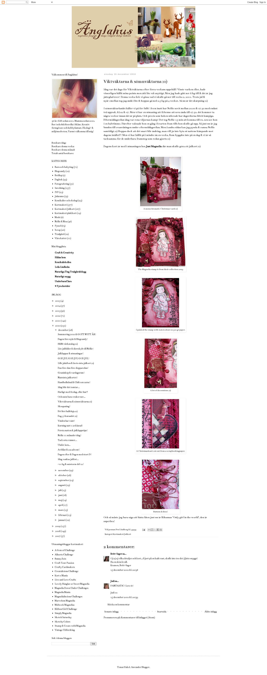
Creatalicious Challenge (66, 571)
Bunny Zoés (60, 558)
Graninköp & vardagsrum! (71, 372)
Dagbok (59, 179)
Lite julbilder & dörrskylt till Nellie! (75, 348)
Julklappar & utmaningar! (70, 353)
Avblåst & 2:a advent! (69, 449)
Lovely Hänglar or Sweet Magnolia (72, 583)
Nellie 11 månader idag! (69, 435)
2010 (58, 325)
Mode (57, 217)
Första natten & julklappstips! (73, 430)
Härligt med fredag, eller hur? (73, 392)
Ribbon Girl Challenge (66, 609)
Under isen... (64, 445)
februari (62, 515)
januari (62, 520)
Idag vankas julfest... (68, 459)
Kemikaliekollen (63, 262)
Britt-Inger (116, 553)
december (63, 330)
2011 (58, 320)
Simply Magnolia (63, 613)
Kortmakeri (61, 204)
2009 (58, 526)
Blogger (145, 667)
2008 (58, 531)
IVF (57, 192)
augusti (62, 485)
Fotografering (62, 183)
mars (61, 510)
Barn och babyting (64, 167)
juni (60, 495)
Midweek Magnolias (64, 604)
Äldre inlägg (211, 611)
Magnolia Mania (62, 592)
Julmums (59, 196)
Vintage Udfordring (65, 630)
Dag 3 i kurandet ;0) (67, 416)
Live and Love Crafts (65, 579)
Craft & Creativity (64, 252)
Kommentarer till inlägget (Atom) (138, 617)
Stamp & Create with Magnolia (70, 625)
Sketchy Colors (62, 621)
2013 (58, 311)
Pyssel (58, 225)
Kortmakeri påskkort (65, 213)
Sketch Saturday (63, 617)
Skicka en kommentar (118, 604)
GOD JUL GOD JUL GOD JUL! (73, 358)
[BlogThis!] (152, 529)
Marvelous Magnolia (65, 600)
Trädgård (59, 234)
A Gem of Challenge (65, 550)
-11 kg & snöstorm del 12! (71, 464)
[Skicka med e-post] (149, 529)
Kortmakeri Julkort (122, 534)
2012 (58, 315)
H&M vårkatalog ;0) (68, 344)
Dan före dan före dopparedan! (73, 368)
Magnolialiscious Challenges (68, 596)
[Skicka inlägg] (143, 529)
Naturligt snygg (63, 276)
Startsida (161, 611)
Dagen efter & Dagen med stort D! (74, 454)
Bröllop (58, 175)
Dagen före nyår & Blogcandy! (73, 339)
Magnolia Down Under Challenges (71, 588)
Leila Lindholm (62, 267)
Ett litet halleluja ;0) (68, 411)
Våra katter (61, 238)
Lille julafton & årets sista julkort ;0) (76, 363)
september (64, 480)
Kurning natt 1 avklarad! (70, 425)
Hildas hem (60, 257)
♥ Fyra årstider (62, 286)
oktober (62, 475)
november (63, 470)
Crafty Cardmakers (65, 567)
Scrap (58, 230)
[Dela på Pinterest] (160, 529)
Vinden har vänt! (66, 420)
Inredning (60, 188)
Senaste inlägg (111, 611)
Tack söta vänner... (67, 440)
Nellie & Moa (61, 221)
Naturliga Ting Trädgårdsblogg (70, 271)
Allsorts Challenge (64, 554)
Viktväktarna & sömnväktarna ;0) (75, 401)
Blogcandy (60, 171)
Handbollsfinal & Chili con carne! (74, 382)
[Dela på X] (155, 529)
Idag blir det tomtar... (69, 387)
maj (60, 500)
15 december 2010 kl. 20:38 (124, 570)
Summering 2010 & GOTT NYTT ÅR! (77, 334)
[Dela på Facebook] (157, 529)
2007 (58, 536)
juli (60, 490)
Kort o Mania (61, 575)
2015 (58, 300)
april (60, 505)
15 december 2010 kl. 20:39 (124, 597)
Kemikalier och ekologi (66, 200)
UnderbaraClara (63, 281)
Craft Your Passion (64, 562)
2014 (58, 305)
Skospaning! (64, 406)
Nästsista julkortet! (68, 377)
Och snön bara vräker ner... (71, 396)
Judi (112, 581)
